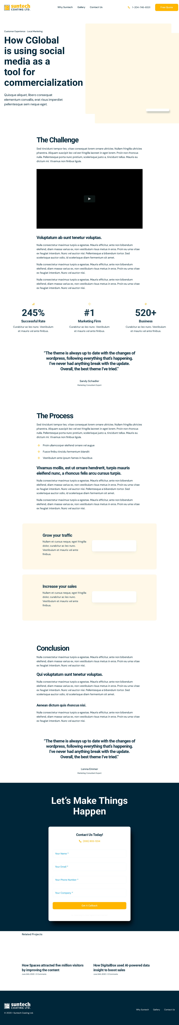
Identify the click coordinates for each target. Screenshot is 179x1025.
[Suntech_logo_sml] (17, 5)
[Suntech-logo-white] (17, 1003)
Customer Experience (14, 31)
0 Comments (41, 974)
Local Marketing (35, 31)
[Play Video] (89, 198)
